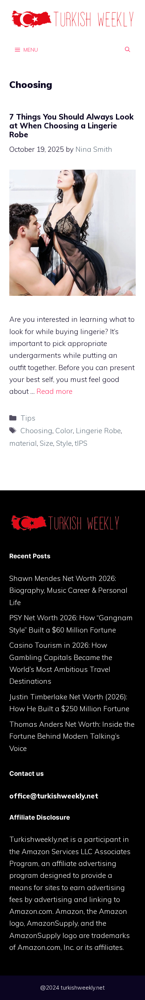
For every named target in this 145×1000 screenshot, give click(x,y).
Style (64, 443)
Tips (27, 418)
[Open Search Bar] (127, 49)
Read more (54, 391)
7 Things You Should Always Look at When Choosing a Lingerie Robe (71, 125)
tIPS (81, 443)
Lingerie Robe (98, 430)
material (23, 443)
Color (64, 430)
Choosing (36, 430)
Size (46, 443)
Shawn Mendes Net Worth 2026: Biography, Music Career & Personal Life (68, 590)
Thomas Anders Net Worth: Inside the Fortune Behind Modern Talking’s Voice (72, 736)
